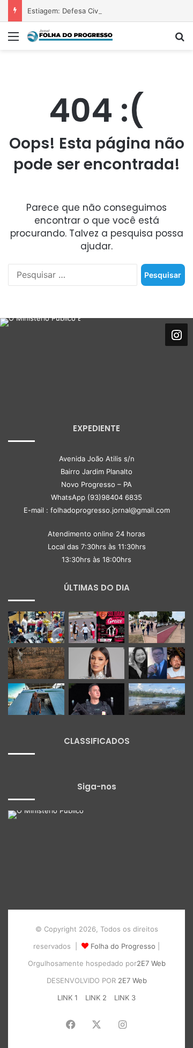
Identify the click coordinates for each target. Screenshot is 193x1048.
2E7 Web (151, 963)
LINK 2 (96, 997)
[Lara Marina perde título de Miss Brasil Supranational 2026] (97, 663)
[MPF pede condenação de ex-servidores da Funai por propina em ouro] (157, 699)
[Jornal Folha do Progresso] (70, 35)
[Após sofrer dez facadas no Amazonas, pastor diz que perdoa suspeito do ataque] (36, 699)
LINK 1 (67, 997)
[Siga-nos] (176, 334)
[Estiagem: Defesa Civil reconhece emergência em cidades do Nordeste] (36, 663)
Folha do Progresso (123, 946)
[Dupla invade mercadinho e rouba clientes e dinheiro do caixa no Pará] (36, 627)
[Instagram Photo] (40, 358)
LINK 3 (125, 997)
